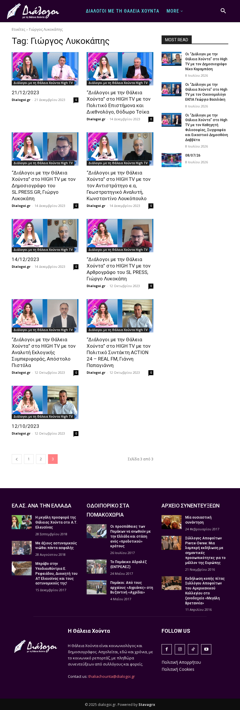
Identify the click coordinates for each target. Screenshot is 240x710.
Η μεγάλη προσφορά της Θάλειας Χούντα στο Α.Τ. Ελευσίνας (56, 522)
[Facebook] (167, 649)
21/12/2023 (25, 92)
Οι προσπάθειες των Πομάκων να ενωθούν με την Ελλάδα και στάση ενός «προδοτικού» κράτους (130, 536)
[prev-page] (17, 459)
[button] (223, 11)
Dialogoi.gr (21, 99)
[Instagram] (180, 649)
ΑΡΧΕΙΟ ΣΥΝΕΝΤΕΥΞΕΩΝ (191, 506)
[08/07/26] (171, 160)
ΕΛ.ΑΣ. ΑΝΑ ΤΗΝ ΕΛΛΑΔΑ (41, 506)
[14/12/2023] (45, 235)
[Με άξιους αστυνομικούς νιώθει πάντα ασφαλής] (22, 548)
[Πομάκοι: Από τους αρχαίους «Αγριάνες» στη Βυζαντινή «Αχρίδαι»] (97, 587)
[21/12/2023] (45, 68)
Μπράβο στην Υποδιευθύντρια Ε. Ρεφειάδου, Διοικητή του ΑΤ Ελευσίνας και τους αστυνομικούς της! (56, 573)
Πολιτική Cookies (178, 669)
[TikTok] (193, 649)
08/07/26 (192, 155)
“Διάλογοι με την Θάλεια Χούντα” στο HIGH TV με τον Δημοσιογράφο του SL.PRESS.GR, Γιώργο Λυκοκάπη (44, 185)
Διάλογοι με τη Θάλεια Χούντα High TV (43, 83)
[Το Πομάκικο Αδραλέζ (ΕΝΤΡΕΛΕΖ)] (97, 567)
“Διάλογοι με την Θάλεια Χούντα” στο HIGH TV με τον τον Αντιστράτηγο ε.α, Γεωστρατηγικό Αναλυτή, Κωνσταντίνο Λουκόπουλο (118, 185)
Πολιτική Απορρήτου (181, 662)
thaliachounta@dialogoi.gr (111, 676)
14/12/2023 (25, 259)
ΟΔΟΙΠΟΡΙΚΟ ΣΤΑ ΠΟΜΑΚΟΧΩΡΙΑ (108, 510)
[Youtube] (206, 649)
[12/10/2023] (45, 402)
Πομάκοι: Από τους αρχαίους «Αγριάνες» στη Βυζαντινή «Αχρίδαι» (131, 588)
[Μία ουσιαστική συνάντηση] (171, 522)
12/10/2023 (25, 426)
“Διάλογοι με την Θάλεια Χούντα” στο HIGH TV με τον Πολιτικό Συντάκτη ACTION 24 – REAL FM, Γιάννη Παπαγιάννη (118, 352)
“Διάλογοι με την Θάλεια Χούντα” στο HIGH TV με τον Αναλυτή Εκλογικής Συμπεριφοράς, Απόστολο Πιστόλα (44, 352)
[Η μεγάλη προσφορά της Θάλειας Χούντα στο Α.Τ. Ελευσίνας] (22, 522)
